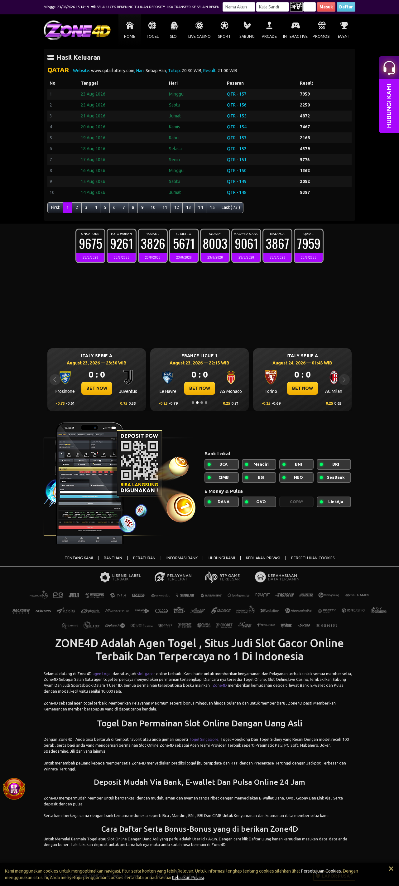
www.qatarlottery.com (112, 70)
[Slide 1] (193, 402)
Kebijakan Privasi (188, 877)
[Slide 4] (206, 402)
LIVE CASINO (199, 36)
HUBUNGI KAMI (222, 558)
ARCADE (269, 36)
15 (212, 207)
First (55, 207)
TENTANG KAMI (79, 558)
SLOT (175, 36)
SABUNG (247, 36)
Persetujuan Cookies (321, 871)
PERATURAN (144, 558)
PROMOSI (321, 36)
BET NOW (96, 388)
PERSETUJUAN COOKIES (313, 558)
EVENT (344, 36)
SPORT (224, 36)
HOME (129, 36)
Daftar (346, 6)
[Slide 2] (197, 402)
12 (176, 207)
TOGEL (152, 36)
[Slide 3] (201, 402)
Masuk (326, 6)
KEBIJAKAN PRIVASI (263, 558)
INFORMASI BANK (182, 558)
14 (200, 207)
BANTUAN (113, 558)
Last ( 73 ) (231, 207)
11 (164, 207)
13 (188, 207)
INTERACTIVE (295, 36)
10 (153, 207)
